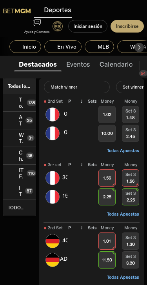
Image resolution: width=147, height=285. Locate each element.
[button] (139, 47)
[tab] (38, 63)
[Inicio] (17, 11)
